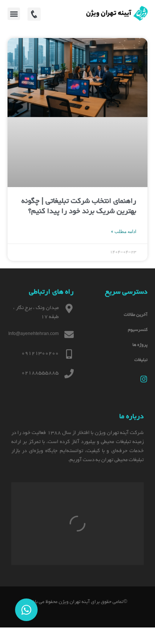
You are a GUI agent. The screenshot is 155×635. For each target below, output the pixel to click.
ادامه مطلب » (123, 231)
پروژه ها (139, 345)
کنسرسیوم (137, 329)
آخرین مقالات (135, 314)
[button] (14, 14)
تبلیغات (140, 360)
